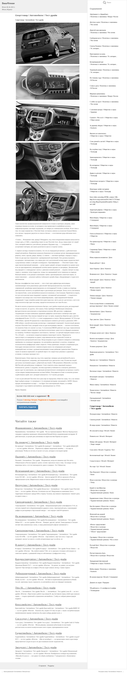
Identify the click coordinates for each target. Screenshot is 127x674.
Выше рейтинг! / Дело (97, 263)
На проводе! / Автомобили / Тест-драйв (37, 442)
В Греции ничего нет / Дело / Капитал (103, 333)
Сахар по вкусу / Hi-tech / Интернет (102, 461)
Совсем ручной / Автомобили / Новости (103, 419)
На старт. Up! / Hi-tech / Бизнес (100, 466)
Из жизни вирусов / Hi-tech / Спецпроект (104, 577)
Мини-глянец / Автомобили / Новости (103, 384)
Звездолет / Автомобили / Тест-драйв (36, 647)
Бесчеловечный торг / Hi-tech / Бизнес (103, 455)
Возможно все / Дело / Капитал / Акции (103, 274)
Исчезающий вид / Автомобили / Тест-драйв (39, 470)
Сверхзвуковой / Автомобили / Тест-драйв (38, 501)
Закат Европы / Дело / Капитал (100, 268)
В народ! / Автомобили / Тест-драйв (35, 544)
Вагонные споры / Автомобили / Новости (104, 371)
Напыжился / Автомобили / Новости (102, 365)
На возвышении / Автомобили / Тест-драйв (39, 516)
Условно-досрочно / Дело (98, 346)
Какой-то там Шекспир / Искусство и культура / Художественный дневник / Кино (102, 490)
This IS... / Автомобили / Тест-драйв (35, 587)
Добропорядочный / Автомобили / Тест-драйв (40, 573)
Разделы (51, 666)
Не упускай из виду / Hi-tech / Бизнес (102, 431)
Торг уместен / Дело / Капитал (100, 319)
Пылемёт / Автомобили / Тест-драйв (35, 456)
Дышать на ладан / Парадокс (99, 582)
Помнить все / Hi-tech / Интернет (101, 436)
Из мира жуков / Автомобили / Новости (103, 425)
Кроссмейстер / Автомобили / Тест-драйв (38, 604)
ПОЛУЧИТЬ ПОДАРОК (27, 407)
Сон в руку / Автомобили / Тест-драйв (36, 618)
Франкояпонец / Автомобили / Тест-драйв (38, 427)
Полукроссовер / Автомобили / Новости (103, 414)
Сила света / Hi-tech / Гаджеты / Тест (102, 450)
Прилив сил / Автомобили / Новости (102, 360)
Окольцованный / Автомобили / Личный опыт (17, 671)
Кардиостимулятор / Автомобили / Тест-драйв (40, 559)
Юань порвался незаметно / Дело (101, 257)
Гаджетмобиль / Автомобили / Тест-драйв (38, 633)
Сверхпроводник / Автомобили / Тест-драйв (39, 530)
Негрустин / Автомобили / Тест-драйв (36, 485)
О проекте (42, 666)
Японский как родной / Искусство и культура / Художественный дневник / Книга (102, 516)
